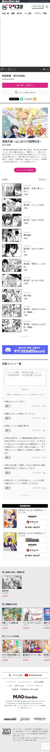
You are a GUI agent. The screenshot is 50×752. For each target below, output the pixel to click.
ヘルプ (9, 686)
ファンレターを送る (25, 170)
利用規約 (15, 689)
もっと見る (24, 336)
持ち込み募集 (39, 682)
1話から (43, 179)
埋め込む (29, 99)
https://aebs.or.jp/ (30, 740)
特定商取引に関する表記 (29, 689)
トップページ (11, 682)
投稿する (25, 389)
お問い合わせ (19, 686)
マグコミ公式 (17, 675)
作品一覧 (5, 13)
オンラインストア (25, 682)
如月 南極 (6, 145)
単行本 (19, 13)
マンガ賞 (27, 13)
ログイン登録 (41, 13)
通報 (44, 406)
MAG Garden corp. (23, 701)
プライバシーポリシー (35, 686)
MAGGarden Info (35, 675)
